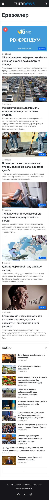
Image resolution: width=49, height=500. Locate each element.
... (24, 470)
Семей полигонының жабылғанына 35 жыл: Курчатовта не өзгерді (27, 392)
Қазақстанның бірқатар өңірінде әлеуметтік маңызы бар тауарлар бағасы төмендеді (32, 380)
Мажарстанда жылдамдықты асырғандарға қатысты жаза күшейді (20, 111)
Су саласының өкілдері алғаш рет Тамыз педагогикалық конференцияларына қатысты (31, 415)
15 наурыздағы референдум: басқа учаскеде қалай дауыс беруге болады (24, 61)
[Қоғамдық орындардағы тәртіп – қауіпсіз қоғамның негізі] (9, 405)
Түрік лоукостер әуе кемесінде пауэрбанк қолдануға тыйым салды (21, 217)
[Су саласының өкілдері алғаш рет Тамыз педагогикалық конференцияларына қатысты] (9, 416)
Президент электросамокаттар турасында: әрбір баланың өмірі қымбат (22, 167)
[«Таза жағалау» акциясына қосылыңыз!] (9, 369)
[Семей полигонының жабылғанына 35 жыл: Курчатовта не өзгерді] (9, 392)
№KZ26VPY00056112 (24, 488)
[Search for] (46, 4)
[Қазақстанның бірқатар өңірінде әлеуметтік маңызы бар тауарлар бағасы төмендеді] (9, 380)
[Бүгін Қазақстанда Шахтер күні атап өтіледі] (9, 358)
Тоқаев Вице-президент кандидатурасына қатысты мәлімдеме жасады (30, 438)
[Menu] (3, 4)
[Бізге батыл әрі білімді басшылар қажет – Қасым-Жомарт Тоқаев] (9, 428)
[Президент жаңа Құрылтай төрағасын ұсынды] (9, 460)
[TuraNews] (24, 3)
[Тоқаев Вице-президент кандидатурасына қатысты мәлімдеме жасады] (9, 439)
